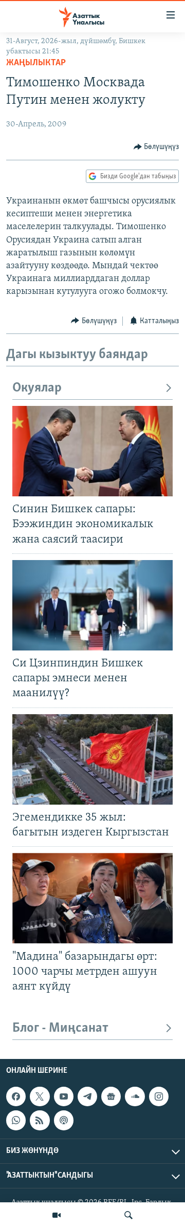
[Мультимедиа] (56, 1215)
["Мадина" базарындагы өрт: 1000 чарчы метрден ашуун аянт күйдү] (92, 898)
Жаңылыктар (36, 63)
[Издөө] (128, 1215)
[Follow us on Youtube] (63, 1096)
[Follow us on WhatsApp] (16, 1120)
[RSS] (39, 1120)
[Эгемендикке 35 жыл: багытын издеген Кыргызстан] (92, 759)
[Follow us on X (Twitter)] (39, 1096)
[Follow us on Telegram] (87, 1096)
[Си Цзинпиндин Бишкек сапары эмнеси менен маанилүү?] (92, 605)
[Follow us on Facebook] (16, 1096)
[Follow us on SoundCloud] (134, 1096)
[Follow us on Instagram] (159, 1096)
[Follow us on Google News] (111, 1096)
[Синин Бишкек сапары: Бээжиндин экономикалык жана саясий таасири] (92, 451)
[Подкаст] (63, 1120)
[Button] (156, 147)
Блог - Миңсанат (60, 1028)
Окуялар (37, 388)
